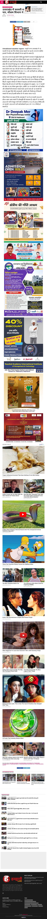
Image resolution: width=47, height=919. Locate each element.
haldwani (16, 763)
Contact (4, 905)
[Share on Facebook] (13, 21)
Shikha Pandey (11, 15)
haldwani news (22, 763)
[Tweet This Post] (20, 21)
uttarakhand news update (30, 901)
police (26, 907)
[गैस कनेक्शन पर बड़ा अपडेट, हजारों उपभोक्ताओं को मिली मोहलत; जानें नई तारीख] (23, 781)
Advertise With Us (6, 904)
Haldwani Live (25, 914)
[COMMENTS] (33, 21)
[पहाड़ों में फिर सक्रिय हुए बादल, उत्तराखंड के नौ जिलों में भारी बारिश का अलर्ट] (9, 781)
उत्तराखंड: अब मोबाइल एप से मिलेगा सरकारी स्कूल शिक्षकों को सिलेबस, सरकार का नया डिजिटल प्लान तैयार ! (12, 901)
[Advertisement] (23, 860)
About (4, 903)
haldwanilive (30, 763)
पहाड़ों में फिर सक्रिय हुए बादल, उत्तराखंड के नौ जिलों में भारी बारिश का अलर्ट (9, 783)
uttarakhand (36, 763)
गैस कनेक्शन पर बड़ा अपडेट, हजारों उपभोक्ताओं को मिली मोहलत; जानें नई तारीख (23, 783)
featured (11, 763)
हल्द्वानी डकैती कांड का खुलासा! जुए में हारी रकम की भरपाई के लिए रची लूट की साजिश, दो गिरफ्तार (37, 783)
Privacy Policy (6, 906)
